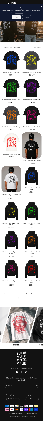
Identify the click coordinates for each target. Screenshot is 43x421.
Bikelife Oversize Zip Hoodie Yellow (11, 223)
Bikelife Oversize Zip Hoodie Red (31, 281)
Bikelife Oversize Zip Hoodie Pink (11, 281)
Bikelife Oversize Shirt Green (11, 99)
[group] (15, 326)
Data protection (15, 417)
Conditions (25, 417)
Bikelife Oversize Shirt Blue (11, 72)
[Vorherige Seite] (5, 294)
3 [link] (21, 294)
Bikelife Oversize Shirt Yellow (31, 72)
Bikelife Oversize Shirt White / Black (11, 195)
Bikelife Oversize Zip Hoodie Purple (11, 252)
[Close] (41, 6)
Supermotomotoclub (17, 413)
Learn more (19, 13)
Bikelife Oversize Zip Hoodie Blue (31, 188)
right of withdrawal (32, 413)
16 (19, 298)
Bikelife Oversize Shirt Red (11, 154)
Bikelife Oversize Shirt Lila (31, 99)
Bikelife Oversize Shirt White (31, 160)
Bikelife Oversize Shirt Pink (31, 127)
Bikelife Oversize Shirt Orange (11, 127)
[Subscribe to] (36, 385)
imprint (32, 417)
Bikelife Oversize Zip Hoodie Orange (31, 252)
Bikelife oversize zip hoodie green (31, 223)
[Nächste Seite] (24, 298)
